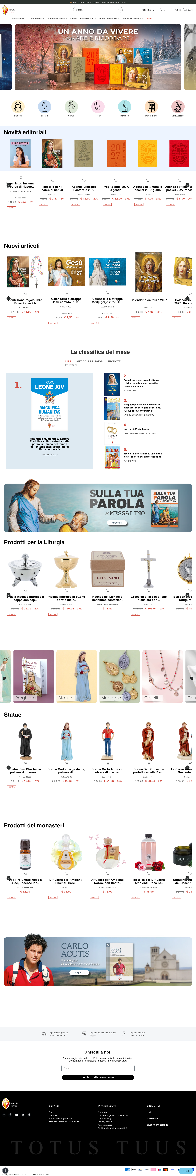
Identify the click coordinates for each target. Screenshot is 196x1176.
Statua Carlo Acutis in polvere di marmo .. (108, 770)
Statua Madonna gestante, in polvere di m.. (66, 770)
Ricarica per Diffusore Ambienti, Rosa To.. (149, 881)
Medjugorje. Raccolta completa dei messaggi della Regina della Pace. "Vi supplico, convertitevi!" (142, 407)
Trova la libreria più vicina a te (64, 1121)
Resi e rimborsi (105, 1125)
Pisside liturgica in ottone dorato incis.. (66, 598)
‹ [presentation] (4, 58)
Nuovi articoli (22, 245)
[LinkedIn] (23, 1115)
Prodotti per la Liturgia (34, 542)
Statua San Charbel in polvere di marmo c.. (25, 770)
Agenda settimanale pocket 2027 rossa (179, 188)
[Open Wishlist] (172, 10)
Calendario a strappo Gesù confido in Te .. (66, 300)
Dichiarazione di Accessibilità (112, 1128)
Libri (69, 361)
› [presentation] (191, 58)
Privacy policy (105, 1121)
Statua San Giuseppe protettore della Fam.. (149, 770)
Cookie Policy (104, 1118)
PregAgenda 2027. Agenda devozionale (116, 190)
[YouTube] (17, 1115)
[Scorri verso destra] (187, 185)
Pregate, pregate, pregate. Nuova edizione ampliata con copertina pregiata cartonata (141, 383)
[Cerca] (120, 10)
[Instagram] (4, 1115)
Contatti (53, 1115)
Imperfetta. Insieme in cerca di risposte (20, 185)
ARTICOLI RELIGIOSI (90, 361)
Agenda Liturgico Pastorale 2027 (84, 188)
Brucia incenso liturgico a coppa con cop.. (25, 598)
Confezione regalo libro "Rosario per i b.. (25, 301)
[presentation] (4, 678)
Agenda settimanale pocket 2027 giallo (147, 188)
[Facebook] (10, 1115)
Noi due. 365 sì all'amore (137, 429)
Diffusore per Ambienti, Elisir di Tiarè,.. (66, 881)
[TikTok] (29, 1115)
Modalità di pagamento (61, 1118)
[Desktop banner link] (98, 505)
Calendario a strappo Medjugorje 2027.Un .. (107, 300)
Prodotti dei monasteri (34, 825)
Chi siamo (103, 1112)
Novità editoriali (25, 132)
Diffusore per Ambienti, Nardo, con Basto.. (108, 881)
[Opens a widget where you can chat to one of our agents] (186, 1171)
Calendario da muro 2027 (149, 299)
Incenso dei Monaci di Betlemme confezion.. (107, 598)
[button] (19, 18)
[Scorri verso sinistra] (9, 185)
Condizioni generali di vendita (113, 1115)
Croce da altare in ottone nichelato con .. (149, 598)
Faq (51, 1112)
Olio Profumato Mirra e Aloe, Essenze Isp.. (25, 881)
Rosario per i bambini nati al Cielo (52, 190)
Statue (12, 714)
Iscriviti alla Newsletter (98, 1077)
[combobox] (98, 10)
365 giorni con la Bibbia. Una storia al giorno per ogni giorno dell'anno (143, 455)
